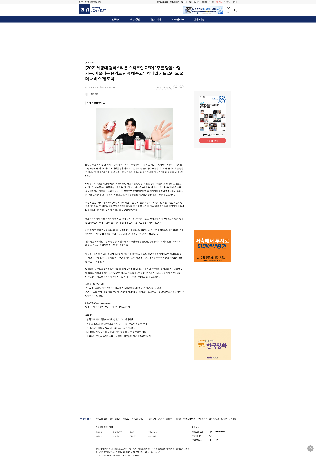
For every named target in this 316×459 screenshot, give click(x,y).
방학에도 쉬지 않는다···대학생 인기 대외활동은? (109, 319)
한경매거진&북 (84, 2)
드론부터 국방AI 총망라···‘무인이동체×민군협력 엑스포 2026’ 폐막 (118, 336)
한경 (162, 2)
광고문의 (169, 419)
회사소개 (152, 419)
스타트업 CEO (177, 19)
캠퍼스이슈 (199, 19)
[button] (228, 10)
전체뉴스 (116, 19)
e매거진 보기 (212, 140)
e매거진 (234, 2)
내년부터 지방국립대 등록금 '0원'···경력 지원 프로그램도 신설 (116, 332)
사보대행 (204, 2)
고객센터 (224, 419)
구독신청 (227, 2)
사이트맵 (232, 419)
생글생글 (116, 436)
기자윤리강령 (202, 419)
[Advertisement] (158, 41)
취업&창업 (135, 19)
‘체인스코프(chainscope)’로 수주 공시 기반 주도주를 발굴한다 (116, 323)
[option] (203, 10)
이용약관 (177, 419)
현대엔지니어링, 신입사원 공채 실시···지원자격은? (110, 327)
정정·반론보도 (214, 419)
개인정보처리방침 (189, 419)
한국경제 (99, 432)
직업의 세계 (155, 19)
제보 (219, 2)
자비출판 (211, 2)
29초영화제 (152, 436)
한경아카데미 (152, 432)
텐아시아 (99, 436)
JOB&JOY (93, 62)
